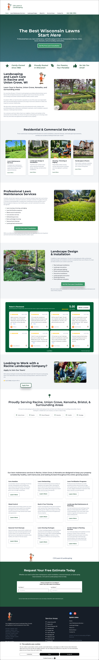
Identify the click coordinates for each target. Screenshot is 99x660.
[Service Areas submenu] (76, 629)
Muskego (81, 415)
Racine (32, 415)
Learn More (10, 172)
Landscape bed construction (61, 275)
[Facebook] (70, 613)
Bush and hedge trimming (14, 219)
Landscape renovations (60, 267)
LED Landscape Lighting (60, 269)
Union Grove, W (51, 622)
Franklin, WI (50, 630)
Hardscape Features (59, 277)
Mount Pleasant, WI (52, 626)
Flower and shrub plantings (61, 271)
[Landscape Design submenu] (37, 13)
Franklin (70, 415)
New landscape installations (62, 265)
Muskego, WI (50, 634)
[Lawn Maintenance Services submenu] (25, 13)
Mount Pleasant (45, 415)
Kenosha (58, 415)
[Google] (75, 613)
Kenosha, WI (50, 628)
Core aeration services (13, 214)
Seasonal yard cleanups (13, 221)
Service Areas (51, 618)
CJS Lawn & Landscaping (18, 6)
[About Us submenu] (74, 627)
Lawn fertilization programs (14, 210)
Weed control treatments (14, 212)
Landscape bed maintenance (14, 223)
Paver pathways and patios (61, 279)
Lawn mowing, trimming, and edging (17, 208)
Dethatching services (12, 217)
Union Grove (21, 415)
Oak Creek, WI (51, 632)
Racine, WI (50, 624)
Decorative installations (60, 273)
